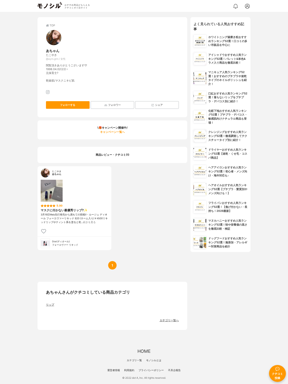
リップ (50, 304)
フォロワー (114, 104)
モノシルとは (153, 360)
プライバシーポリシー (151, 370)
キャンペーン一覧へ (112, 131)
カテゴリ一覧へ (169, 320)
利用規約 (129, 370)
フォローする (67, 104)
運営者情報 (113, 370)
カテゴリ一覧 (134, 360)
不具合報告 (174, 370)
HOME (144, 351)
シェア (159, 104)
